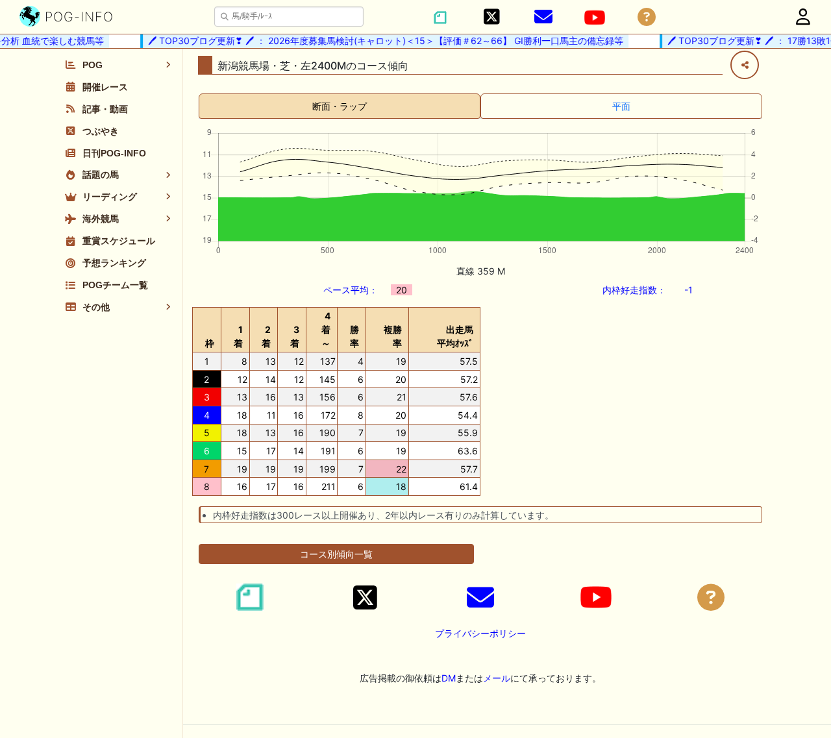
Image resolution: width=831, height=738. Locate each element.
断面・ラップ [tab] (339, 106)
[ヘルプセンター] (647, 17)
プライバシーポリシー (480, 633)
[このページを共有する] (744, 65)
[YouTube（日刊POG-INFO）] (594, 17)
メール (496, 677)
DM (448, 677)
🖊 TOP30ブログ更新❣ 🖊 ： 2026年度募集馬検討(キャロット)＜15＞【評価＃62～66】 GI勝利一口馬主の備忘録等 (380, 40)
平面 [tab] (621, 106)
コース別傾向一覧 (336, 554)
